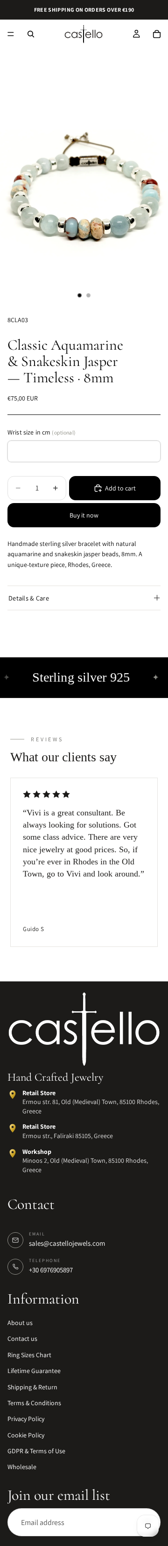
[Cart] (157, 34)
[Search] (31, 34)
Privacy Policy (25, 1419)
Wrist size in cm (41, 432)
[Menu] (10, 34)
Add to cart (120, 488)
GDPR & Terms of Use (36, 1451)
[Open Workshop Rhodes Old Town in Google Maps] (12, 1153)
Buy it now (84, 515)
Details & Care (28, 598)
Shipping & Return (32, 1386)
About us (20, 1322)
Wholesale (21, 1467)
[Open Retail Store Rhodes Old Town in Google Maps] (12, 1095)
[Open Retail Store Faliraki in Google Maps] (12, 1128)
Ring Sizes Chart (29, 1355)
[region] (84, 863)
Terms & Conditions (34, 1403)
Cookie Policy (25, 1435)
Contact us (22, 1338)
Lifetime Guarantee (34, 1371)
